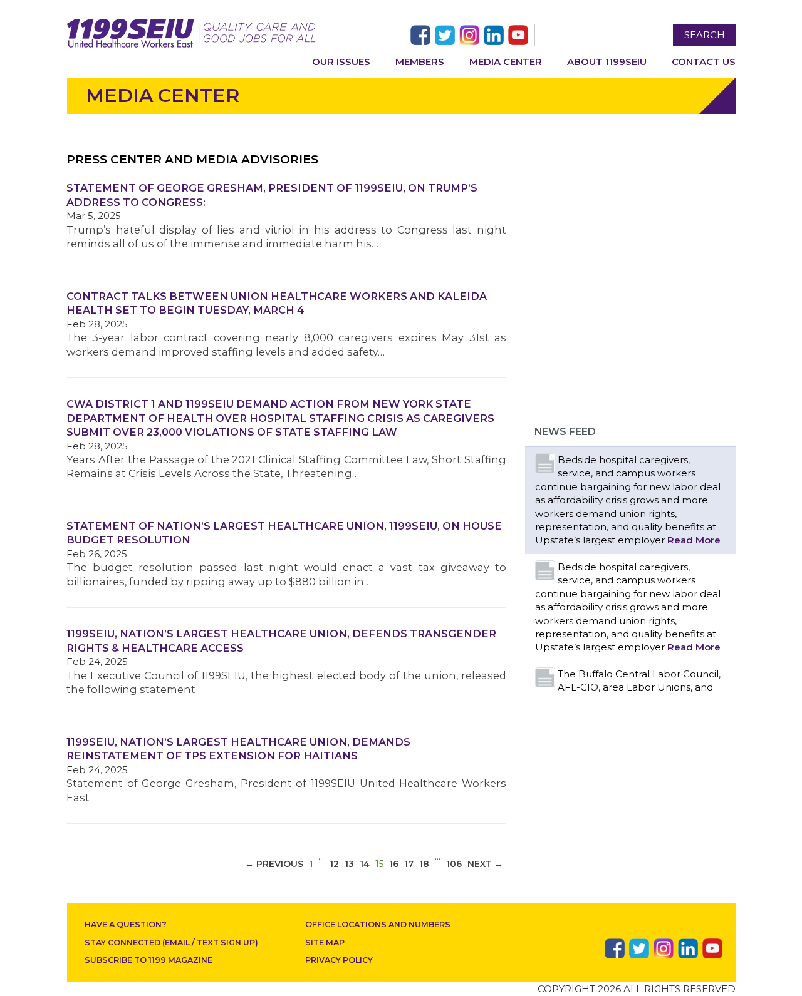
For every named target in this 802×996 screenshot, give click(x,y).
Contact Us (704, 62)
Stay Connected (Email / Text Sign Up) (171, 942)
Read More (694, 540)
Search (704, 35)
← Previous (274, 864)
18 (424, 864)
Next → (485, 864)
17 (409, 864)
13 (349, 864)
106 (454, 864)
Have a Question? (126, 924)
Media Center (505, 62)
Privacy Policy (339, 960)
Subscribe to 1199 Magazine (148, 960)
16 (393, 864)
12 (334, 864)
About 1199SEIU (607, 62)
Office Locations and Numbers (377, 924)
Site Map (325, 942)
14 (365, 864)
